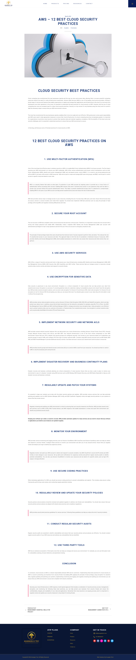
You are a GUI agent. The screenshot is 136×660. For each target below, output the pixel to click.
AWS (61, 28)
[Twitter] (112, 640)
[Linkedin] (105, 640)
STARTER (49, 633)
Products (72, 636)
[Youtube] (94, 640)
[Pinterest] (108, 640)
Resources (72, 640)
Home (71, 633)
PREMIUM (49, 636)
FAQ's (71, 643)
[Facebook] (98, 640)
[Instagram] (101, 640)
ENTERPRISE (50, 640)
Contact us (72, 646)
